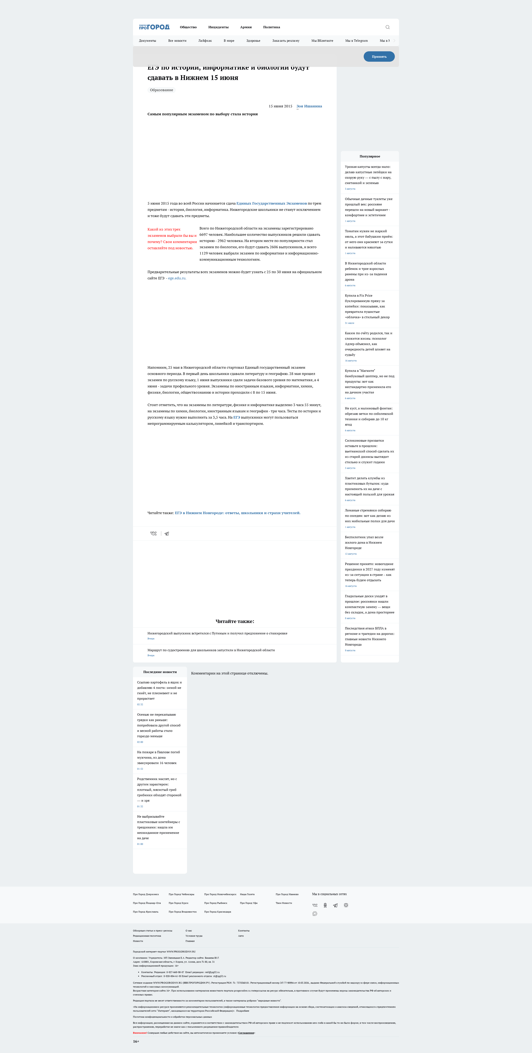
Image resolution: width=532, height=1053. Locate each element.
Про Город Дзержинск (146, 894)
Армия (246, 27)
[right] (394, 40)
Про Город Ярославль (145, 911)
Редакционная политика (147, 935)
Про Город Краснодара (217, 911)
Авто (241, 935)
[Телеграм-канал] (335, 905)
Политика (271, 27)
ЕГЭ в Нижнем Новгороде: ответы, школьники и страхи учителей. (237, 512)
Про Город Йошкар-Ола (147, 902)
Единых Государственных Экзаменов (271, 203)
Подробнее (242, 1010)
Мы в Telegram (356, 41)
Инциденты (218, 27)
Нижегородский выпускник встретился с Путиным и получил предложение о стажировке (217, 635)
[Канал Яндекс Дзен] (346, 905)
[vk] (154, 533)
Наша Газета (247, 894)
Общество (188, 27)
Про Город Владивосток (183, 911)
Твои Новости (284, 902)
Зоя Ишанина (309, 106)
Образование (161, 89)
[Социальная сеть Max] (315, 913)
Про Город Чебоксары (181, 894)
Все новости (177, 41)
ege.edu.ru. (177, 278)
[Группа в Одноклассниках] (325, 905)
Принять (379, 56)
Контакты (244, 930)
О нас (189, 930)
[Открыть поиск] (387, 27)
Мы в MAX (387, 41)
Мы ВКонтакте (322, 41)
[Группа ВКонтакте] (315, 905)
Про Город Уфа (248, 902)
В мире (229, 41)
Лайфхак (205, 41)
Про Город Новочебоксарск (220, 894)
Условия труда (194, 935)
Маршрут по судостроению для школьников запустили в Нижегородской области (211, 652)
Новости (138, 940)
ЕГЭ (236, 417)
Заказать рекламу (285, 41)
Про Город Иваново (287, 894)
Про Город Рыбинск (215, 902)
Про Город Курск (178, 902)
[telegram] (168, 533)
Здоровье (253, 41)
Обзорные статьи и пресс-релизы (152, 930)
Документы (147, 41)
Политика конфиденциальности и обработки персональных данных (172, 1016)
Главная (190, 940)
